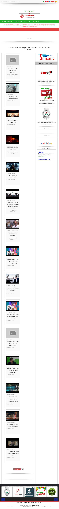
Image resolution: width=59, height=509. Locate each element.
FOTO (44, 47)
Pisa (21, 502)
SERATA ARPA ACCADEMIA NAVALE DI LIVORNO (13, 288)
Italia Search (40, 502)
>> (22, 469)
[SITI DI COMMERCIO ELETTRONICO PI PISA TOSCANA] (41, 492)
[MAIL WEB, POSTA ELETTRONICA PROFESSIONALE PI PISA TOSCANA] (7, 492)
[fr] (50, 1)
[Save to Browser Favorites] (51, 143)
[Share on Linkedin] (46, 143)
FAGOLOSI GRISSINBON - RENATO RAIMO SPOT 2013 (13, 453)
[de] (53, 1)
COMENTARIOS (19, 47)
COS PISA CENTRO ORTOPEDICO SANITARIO (12, 70)
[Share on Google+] (44, 143)
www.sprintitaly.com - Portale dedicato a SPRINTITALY (20, 21)
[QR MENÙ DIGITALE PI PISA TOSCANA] (18, 492)
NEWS (48, 47)
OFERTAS (11, 47)
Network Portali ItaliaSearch (13, 1)
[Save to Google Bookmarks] (43, 143)
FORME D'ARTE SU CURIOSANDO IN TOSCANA (13, 233)
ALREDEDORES (29, 47)
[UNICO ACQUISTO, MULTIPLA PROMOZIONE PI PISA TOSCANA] (29, 492)
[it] (44, 1)
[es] (56, 1)
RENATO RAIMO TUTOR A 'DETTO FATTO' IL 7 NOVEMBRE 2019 (13, 343)
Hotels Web (34, 502)
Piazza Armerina (28, 502)
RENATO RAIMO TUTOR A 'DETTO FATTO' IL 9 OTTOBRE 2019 (13, 261)
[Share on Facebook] (41, 143)
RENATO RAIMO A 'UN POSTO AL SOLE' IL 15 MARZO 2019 (12, 370)
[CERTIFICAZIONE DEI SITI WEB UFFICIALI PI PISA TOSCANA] (52, 492)
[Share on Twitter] (49, 143)
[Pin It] (47, 143)
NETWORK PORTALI (34, 505)
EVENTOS (38, 47)
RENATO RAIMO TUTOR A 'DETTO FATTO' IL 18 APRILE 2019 (13, 316)
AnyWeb (18, 502)
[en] (47, 1)
